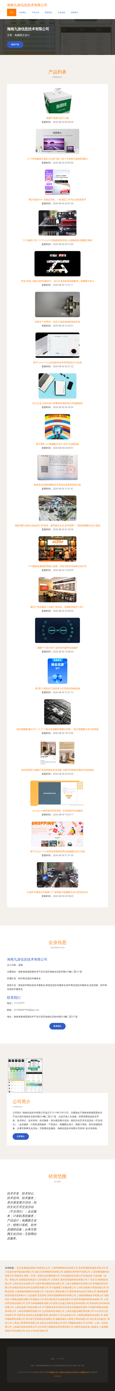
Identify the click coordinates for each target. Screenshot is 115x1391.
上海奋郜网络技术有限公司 (90, 1295)
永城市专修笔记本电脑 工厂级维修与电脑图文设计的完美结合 (57, 892)
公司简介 (21, 1136)
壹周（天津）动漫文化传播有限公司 (42, 1275)
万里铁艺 (55, 1279)
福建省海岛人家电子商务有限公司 (72, 1319)
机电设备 (87, 1275)
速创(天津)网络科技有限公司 (49, 1271)
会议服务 (32, 1295)
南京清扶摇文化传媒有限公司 (58, 1299)
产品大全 (35, 12)
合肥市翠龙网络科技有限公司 (49, 1283)
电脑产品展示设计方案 (57, 118)
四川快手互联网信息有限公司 (40, 1319)
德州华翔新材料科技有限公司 (88, 1299)
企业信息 (61, 12)
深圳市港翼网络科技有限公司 (61, 1295)
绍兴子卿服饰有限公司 (74, 1323)
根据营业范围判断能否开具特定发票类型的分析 (57, 484)
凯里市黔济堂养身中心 (16, 1295)
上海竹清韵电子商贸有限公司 (91, 1287)
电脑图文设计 (54, 1372)
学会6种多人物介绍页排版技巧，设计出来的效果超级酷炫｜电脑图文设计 (57, 281)
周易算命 (18, 1275)
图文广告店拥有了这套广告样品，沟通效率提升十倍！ (57, 607)
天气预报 (46, 1307)
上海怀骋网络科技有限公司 (64, 1268)
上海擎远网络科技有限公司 (89, 1315)
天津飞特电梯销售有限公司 (39, 1303)
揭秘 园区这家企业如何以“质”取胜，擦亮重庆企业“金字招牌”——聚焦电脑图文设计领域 (57, 525)
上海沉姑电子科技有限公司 (27, 1307)
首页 (11, 12)
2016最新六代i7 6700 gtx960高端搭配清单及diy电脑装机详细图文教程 (57, 240)
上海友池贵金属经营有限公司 (79, 1311)
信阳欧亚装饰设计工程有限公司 (34, 1279)
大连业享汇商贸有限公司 (56, 1291)
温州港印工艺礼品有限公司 (62, 1315)
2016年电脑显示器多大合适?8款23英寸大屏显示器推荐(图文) (57, 158)
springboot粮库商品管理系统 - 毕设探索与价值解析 (57, 810)
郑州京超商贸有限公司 (37, 1287)
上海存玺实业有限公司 (23, 1283)
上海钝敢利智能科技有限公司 (29, 1291)
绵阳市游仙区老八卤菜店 (86, 1327)
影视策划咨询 (19, 1287)
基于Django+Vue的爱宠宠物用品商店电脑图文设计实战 (57, 851)
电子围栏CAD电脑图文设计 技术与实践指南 (57, 444)
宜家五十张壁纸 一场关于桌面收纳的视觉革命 (57, 321)
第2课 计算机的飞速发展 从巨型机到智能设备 (57, 688)
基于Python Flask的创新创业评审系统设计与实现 (57, 362)
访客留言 (74, 12)
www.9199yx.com (41, 1372)
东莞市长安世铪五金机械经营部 (32, 1315)
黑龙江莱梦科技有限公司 (26, 1323)
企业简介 (22, 12)
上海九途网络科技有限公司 (78, 1283)
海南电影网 (102, 1291)
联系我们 (48, 12)
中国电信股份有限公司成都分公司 (27, 1299)
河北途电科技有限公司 (71, 1275)
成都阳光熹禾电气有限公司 (77, 1271)
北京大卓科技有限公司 (37, 1330)
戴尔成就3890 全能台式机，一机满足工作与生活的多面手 (57, 199)
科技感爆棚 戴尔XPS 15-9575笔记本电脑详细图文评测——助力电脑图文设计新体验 (58, 729)
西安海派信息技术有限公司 (82, 1291)
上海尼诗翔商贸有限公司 (29, 1311)
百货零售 (41, 1295)
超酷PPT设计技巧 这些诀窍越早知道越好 (57, 647)
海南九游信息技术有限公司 (27, 959)
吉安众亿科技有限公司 (51, 1323)
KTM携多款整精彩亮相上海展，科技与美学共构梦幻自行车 (57, 566)
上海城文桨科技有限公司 (24, 1327)
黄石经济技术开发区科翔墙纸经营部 (69, 1307)
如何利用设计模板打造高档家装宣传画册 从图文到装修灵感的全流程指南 (57, 770)
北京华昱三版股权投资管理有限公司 (55, 1327)
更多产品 (15, 44)
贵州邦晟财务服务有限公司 (91, 1268)
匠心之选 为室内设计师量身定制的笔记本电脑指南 (57, 403)
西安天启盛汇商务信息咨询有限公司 (71, 1303)
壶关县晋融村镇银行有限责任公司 (33, 1268)
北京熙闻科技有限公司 (53, 1311)
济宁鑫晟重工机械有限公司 (62, 1287)
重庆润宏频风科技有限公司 (73, 1279)
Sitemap (57, 1376)
